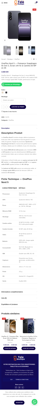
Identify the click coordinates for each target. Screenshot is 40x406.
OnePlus (17, 59)
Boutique (10, 59)
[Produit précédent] (32, 59)
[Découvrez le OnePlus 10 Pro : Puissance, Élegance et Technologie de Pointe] (28, 326)
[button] (34, 402)
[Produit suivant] (36, 59)
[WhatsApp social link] (22, 387)
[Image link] (19, 358)
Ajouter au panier (18, 107)
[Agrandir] (5, 40)
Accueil (3, 59)
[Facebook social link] (16, 387)
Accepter (19, 402)
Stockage (4, 96)
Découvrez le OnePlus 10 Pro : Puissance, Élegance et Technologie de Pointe (28, 338)
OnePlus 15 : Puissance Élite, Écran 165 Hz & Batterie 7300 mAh (10, 338)
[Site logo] (19, 2)
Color (3, 90)
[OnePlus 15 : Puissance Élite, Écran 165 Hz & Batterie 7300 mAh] (10, 326)
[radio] (2, 92)
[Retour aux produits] (34, 59)
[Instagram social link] (19, 387)
